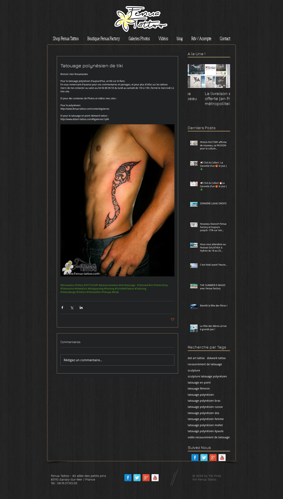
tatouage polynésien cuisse (205, 407)
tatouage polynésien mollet (205, 425)
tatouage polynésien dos (203, 413)
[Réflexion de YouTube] (222, 457)
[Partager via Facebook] (62, 307)
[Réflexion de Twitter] (204, 457)
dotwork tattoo (216, 358)
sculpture (194, 370)
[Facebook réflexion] (194, 457)
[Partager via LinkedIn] (81, 307)
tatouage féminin (199, 388)
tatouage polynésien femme (206, 419)
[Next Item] (224, 76)
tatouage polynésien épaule (206, 431)
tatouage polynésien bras (204, 400)
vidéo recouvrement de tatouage (209, 437)
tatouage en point (199, 382)
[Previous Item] (194, 76)
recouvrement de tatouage (205, 364)
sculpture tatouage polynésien (207, 376)
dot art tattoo (196, 358)
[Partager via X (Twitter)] (72, 307)
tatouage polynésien (201, 394)
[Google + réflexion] (213, 457)
